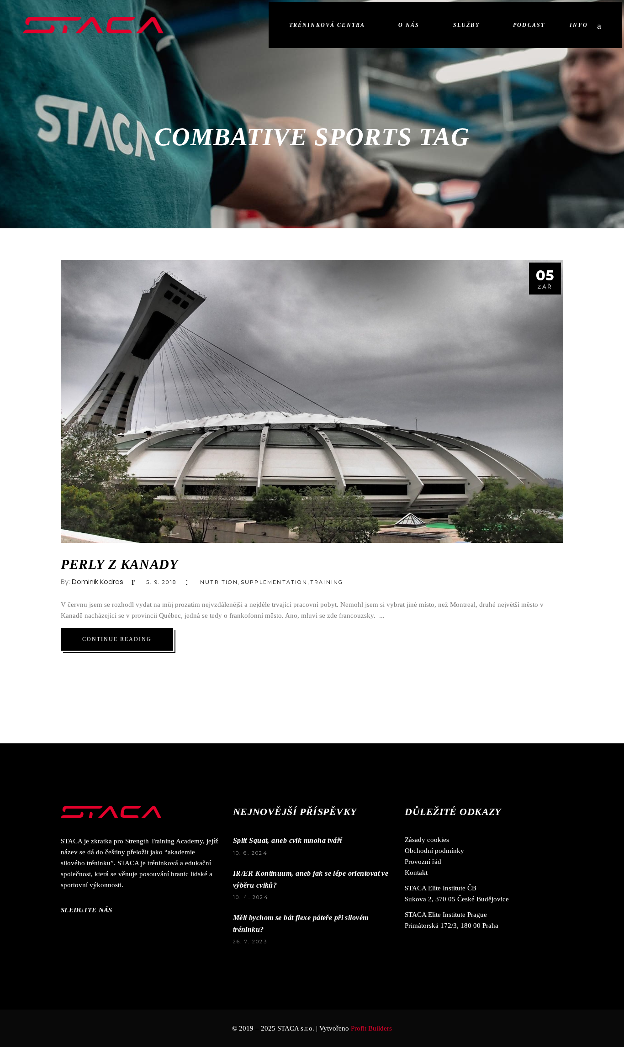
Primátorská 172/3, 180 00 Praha (451, 925)
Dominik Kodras (97, 581)
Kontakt (416, 872)
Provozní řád (423, 861)
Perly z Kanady (119, 564)
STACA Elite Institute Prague (446, 914)
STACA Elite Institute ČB (440, 888)
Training (327, 582)
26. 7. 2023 (250, 941)
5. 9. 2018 (161, 582)
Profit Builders (371, 1028)
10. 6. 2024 (250, 853)
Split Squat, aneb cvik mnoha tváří (287, 840)
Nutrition (219, 582)
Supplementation (274, 582)
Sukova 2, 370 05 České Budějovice (457, 899)
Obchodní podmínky (434, 850)
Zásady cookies (427, 839)
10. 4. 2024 (251, 897)
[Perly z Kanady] (312, 401)
